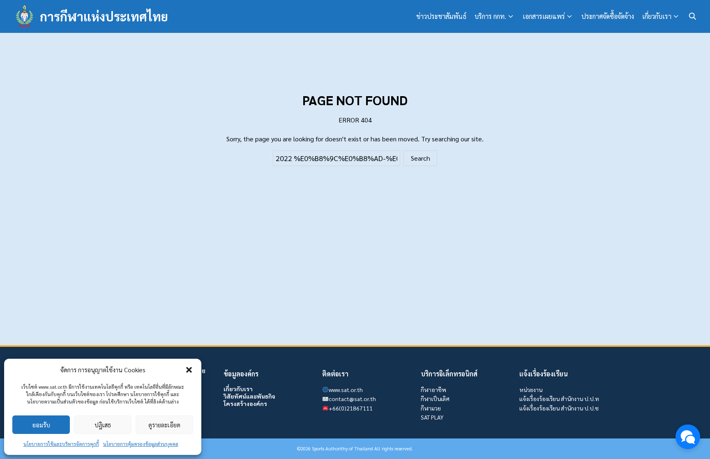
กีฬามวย (431, 408)
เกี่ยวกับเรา (656, 16)
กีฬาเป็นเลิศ (435, 398)
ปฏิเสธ (103, 425)
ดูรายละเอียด (164, 425)
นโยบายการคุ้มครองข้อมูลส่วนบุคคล (140, 444)
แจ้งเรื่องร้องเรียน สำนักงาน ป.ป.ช (559, 408)
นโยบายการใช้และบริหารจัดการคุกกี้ (61, 444)
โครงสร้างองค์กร (245, 403)
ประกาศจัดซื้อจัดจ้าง (607, 16)
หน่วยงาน (530, 389)
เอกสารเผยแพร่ (544, 16)
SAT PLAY (432, 417)
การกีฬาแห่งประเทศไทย (104, 16)
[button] (189, 370)
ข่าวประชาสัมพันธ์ (441, 16)
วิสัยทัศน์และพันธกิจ (249, 396)
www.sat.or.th (346, 389)
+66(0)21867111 (351, 408)
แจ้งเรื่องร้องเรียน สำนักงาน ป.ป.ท (559, 398)
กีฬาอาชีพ (433, 389)
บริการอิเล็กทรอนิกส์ (449, 373)
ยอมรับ (41, 425)
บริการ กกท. (490, 16)
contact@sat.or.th (352, 398)
